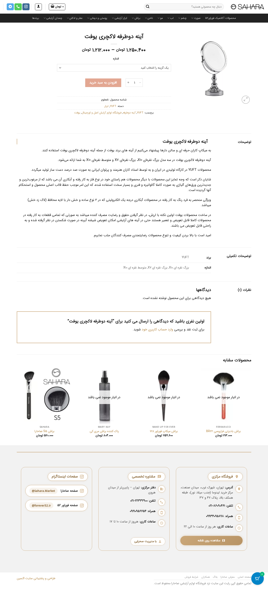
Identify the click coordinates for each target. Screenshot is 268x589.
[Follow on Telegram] (10, 6)
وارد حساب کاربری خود (157, 329)
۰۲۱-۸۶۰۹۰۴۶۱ (217, 505)
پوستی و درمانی (98, 18)
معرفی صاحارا (227, 577)
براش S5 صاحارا (44, 432)
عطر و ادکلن (76, 18)
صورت (197, 18)
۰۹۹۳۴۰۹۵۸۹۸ (215, 516)
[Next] (17, 406)
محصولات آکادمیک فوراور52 (220, 18)
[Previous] (251, 406)
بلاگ (215, 577)
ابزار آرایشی (121, 18)
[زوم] (246, 100)
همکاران (205, 577)
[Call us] (18, 6)
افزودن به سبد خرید (103, 82)
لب (172, 18)
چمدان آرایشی (54, 18)
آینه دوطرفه (129, 113)
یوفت (77, 113)
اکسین (20, 578)
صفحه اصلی (244, 577)
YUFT (113, 106)
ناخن (150, 18)
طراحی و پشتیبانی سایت (39, 578)
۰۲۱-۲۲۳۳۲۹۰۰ (139, 500)
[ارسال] (147, 6)
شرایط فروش (191, 577)
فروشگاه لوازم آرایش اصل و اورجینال (101, 113)
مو (161, 18)
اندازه (116, 58)
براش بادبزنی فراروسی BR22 (223, 432)
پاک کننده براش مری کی (104, 432)
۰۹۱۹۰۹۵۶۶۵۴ (138, 511)
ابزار (106, 106)
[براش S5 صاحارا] (44, 395)
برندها (35, 18)
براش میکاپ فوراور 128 (164, 432)
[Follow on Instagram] (26, 6)
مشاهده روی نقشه (209, 540)
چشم (184, 18)
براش (137, 18)
